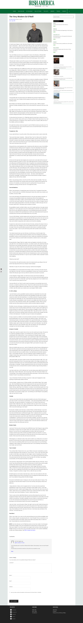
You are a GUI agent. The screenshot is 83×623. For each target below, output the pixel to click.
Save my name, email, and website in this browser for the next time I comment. (26, 592)
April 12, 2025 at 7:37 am (19, 543)
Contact (54, 611)
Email (10, 581)
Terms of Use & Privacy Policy (59, 612)
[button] (69, 11)
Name (10, 575)
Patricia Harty (13, 19)
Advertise (55, 609)
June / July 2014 (12, 21)
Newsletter (34, 612)
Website (11, 587)
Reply (12, 551)
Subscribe (34, 609)
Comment (11, 563)
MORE (54, 26)
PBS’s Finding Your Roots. (29, 530)
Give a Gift (34, 611)
